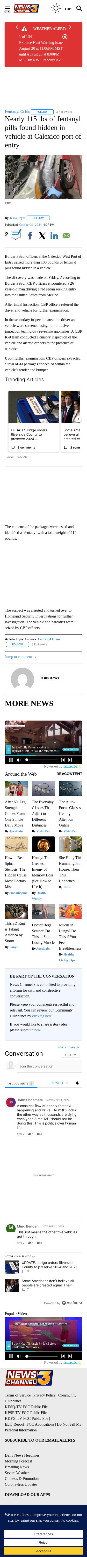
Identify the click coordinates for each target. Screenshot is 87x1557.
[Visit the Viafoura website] (72, 1303)
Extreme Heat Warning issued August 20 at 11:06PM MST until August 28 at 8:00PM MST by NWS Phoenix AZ (42, 51)
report (74, 1134)
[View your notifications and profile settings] (77, 1083)
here (37, 1030)
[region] (43, 1176)
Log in (62, 1047)
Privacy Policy (44, 1395)
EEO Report (14, 1424)
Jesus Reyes (17, 218)
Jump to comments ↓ (20, 657)
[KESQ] (32, 8)
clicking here (42, 1016)
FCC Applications (40, 1424)
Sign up (74, 1047)
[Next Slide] (78, 419)
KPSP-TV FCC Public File (26, 1413)
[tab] (21, 1083)
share (63, 1134)
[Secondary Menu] (11, 8)
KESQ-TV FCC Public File (26, 1407)
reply (20, 1134)
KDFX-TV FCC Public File (26, 1418)
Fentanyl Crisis (49, 639)
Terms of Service (18, 1395)
